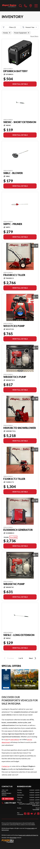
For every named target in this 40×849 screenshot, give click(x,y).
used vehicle (14, 739)
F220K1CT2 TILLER (14, 478)
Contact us (5, 766)
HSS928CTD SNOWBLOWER (19, 427)
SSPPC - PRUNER (12, 224)
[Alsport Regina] (9, 5)
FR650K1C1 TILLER (14, 275)
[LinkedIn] (38, 813)
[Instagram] (28, 813)
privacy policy (31, 828)
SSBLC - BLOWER (13, 173)
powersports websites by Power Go (28, 835)
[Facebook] (25, 813)
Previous (10, 658)
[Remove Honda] (10, 33)
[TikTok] (35, 813)
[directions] (31, 5)
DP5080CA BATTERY (15, 71)
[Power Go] (20, 841)
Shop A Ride (13, 837)
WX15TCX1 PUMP (14, 326)
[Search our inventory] (20, 5)
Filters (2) (12, 27)
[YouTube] (31, 813)
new (6, 739)
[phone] (25, 5)
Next (31, 658)
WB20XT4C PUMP (14, 584)
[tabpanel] (28, 799)
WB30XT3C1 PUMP (14, 377)
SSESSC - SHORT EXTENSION (19, 122)
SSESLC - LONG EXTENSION (18, 635)
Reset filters (34, 36)
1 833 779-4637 (10, 803)
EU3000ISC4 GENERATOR (18, 529)
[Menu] (36, 6)
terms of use (5, 830)
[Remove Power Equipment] (28, 33)
